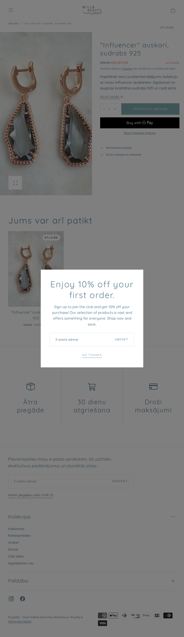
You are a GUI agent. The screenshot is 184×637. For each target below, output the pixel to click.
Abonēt (121, 339)
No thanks (92, 355)
